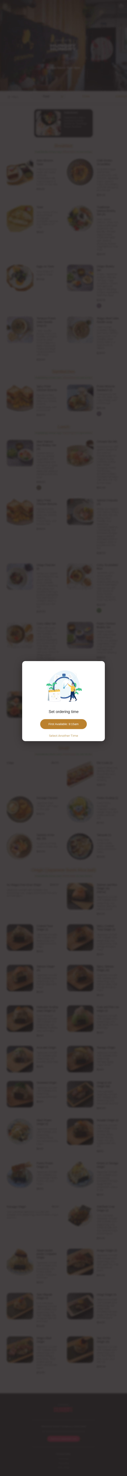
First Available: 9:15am (63, 724)
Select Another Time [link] (63, 735)
